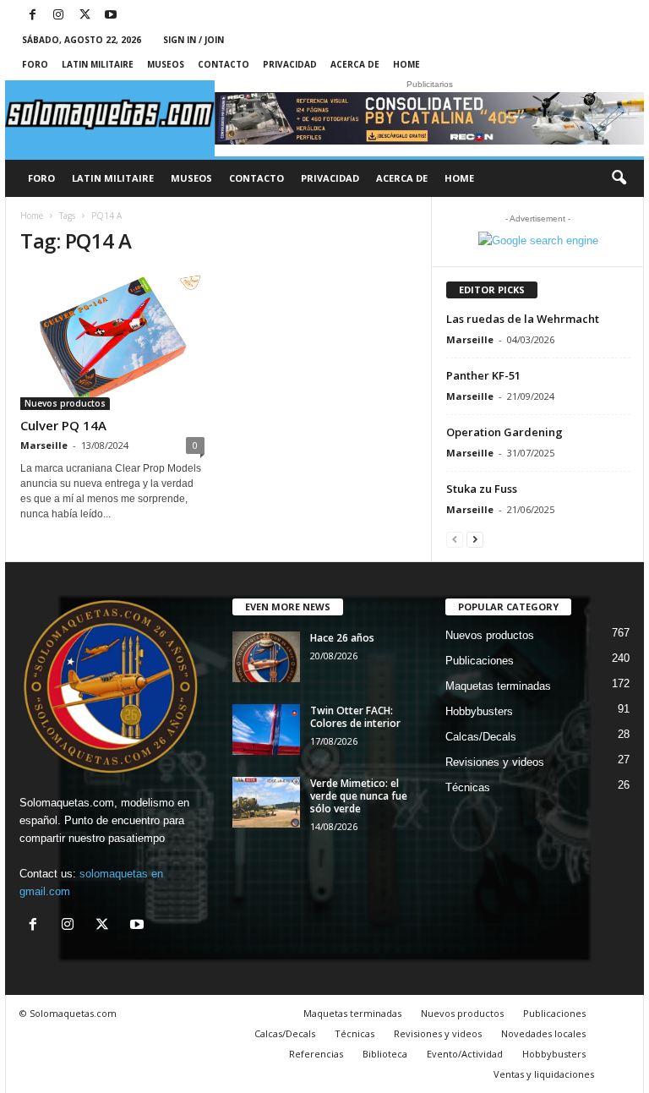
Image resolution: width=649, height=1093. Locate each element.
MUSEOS (165, 64)
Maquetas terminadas (498, 686)
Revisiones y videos (494, 762)
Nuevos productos (65, 403)
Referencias (316, 1053)
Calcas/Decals (480, 736)
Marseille (44, 445)
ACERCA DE (354, 64)
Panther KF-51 (483, 375)
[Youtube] (111, 15)
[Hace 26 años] (266, 656)
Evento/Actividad (465, 1053)
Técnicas (467, 787)
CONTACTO (223, 64)
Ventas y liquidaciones (544, 1074)
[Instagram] (58, 15)
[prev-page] (454, 539)
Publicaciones (479, 660)
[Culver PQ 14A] (112, 340)
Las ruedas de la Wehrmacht (522, 318)
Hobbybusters (479, 711)
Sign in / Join (193, 40)
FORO (35, 64)
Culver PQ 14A (63, 425)
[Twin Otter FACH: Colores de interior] (266, 729)
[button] (618, 178)
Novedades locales (543, 1033)
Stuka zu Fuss (481, 488)
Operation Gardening (505, 432)
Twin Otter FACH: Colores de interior (355, 716)
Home (406, 64)
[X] (84, 15)
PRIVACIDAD (290, 64)
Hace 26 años (342, 638)
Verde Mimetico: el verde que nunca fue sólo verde (358, 796)
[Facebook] (32, 15)
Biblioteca (385, 1053)
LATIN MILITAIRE (98, 64)
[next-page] (474, 539)
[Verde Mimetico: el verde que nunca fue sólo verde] (266, 802)
